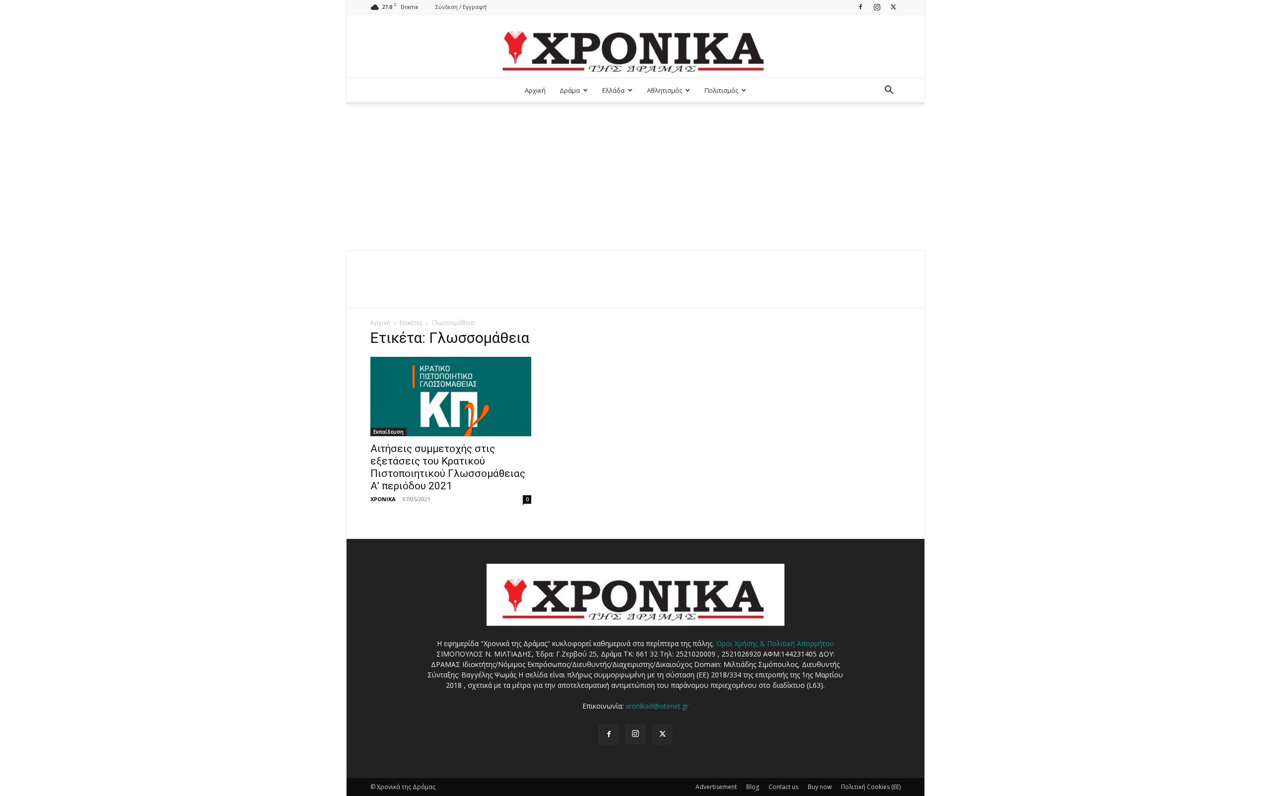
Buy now (820, 787)
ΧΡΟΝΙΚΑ (383, 499)
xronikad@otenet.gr (657, 706)
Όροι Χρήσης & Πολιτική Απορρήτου (775, 643)
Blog (752, 787)
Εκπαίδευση (388, 431)
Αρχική (535, 90)
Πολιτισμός (721, 90)
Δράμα (570, 90)
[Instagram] (876, 6)
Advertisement (716, 787)
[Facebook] (860, 6)
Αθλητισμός (664, 90)
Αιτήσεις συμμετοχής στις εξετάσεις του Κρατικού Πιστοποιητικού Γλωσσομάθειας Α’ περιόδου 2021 (447, 467)
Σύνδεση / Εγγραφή (461, 6)
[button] (889, 91)
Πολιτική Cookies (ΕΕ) (871, 787)
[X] (893, 6)
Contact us (783, 787)
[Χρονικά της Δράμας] (635, 47)
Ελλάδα (613, 90)
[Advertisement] (635, 176)
